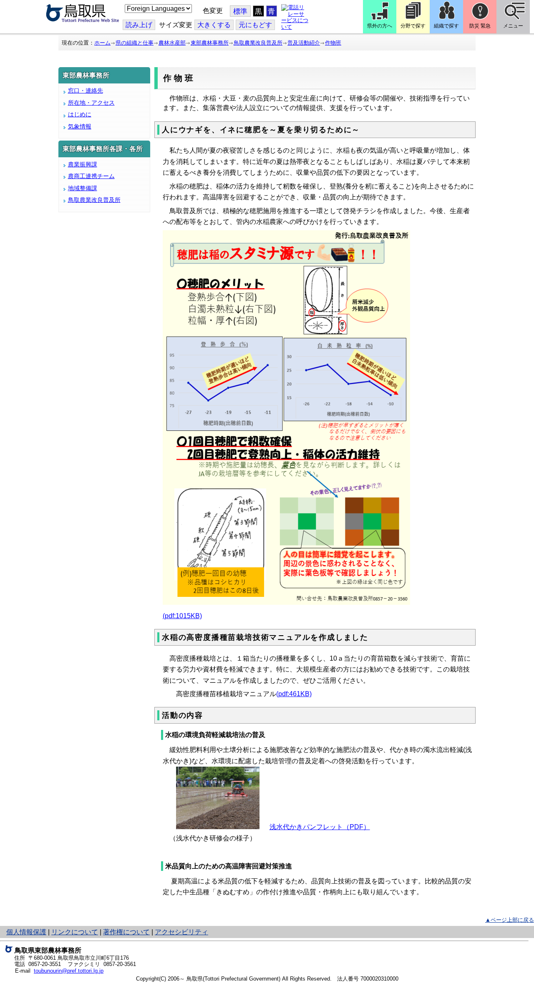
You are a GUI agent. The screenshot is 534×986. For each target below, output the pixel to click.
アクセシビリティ (181, 932)
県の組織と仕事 (135, 43)
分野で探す (413, 26)
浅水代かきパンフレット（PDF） (320, 826)
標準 (240, 11)
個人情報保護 (26, 932)
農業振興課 (82, 164)
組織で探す (446, 26)
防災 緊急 (480, 26)
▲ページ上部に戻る (509, 920)
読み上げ (139, 24)
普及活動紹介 (303, 43)
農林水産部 (172, 43)
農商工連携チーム (91, 176)
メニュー (513, 26)
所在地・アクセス (91, 102)
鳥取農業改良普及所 (258, 43)
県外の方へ (379, 26)
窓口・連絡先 (85, 90)
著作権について (126, 932)
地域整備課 (82, 188)
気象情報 (79, 126)
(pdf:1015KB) (182, 615)
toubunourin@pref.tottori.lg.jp (68, 971)
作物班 (333, 43)
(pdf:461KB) (294, 693)
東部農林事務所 (210, 43)
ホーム (102, 43)
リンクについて (74, 932)
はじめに (79, 114)
